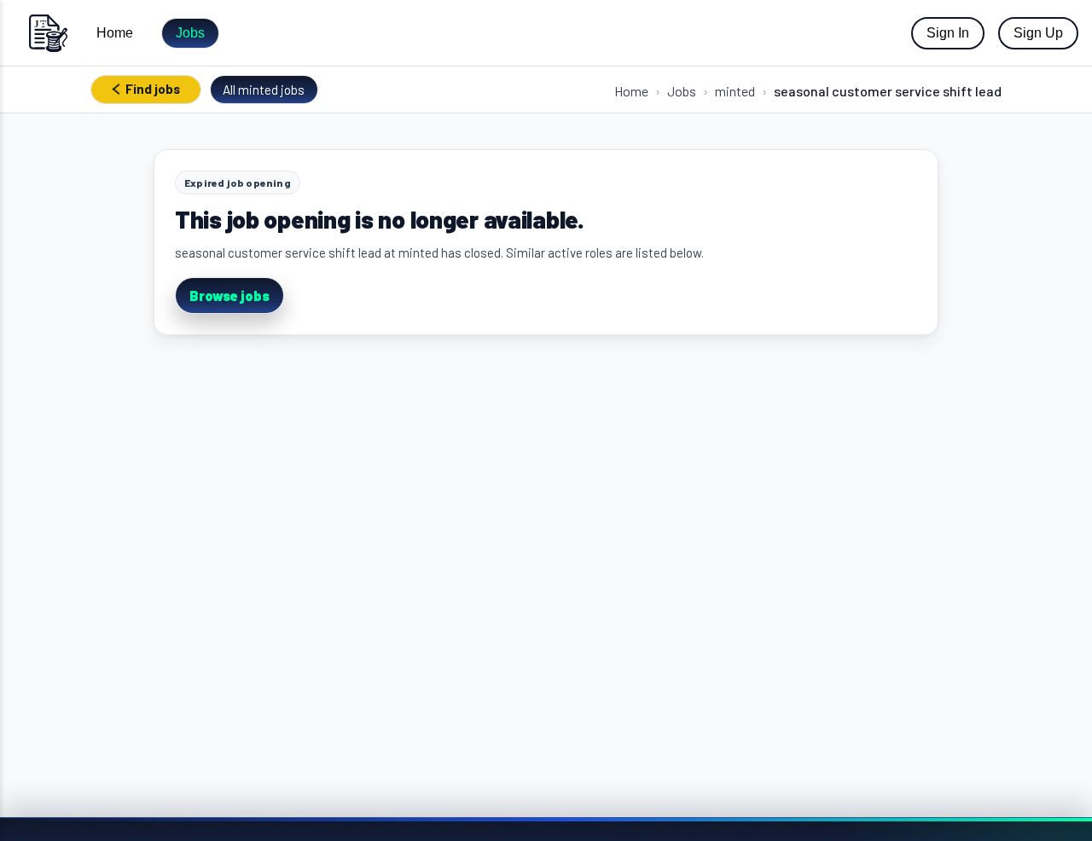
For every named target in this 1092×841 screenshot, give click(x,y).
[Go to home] (48, 33)
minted (735, 91)
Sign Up (1038, 33)
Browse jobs (229, 295)
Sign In (947, 33)
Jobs (190, 33)
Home (114, 33)
